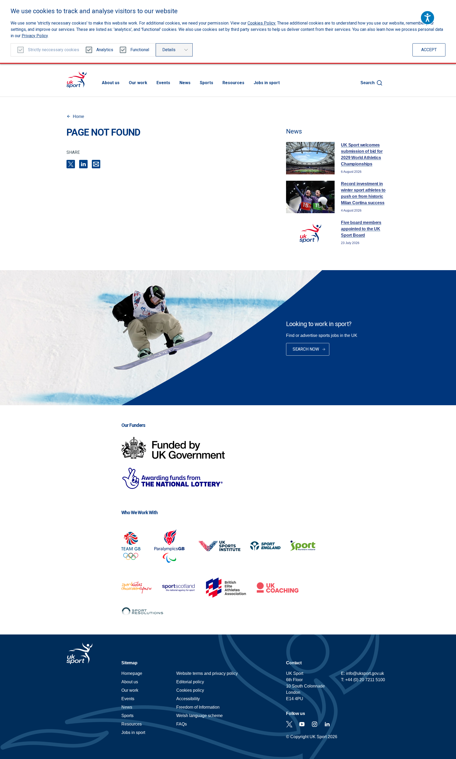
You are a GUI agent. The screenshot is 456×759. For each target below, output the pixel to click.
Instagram (314, 724)
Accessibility (188, 698)
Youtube (302, 724)
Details (168, 49)
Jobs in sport (267, 82)
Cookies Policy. (262, 23)
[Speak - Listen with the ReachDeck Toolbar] (427, 18)
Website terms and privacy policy (207, 673)
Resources (233, 82)
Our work (138, 82)
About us (111, 82)
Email (96, 164)
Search (367, 82)
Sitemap (129, 663)
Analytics (104, 49)
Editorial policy (190, 682)
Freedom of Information (198, 707)
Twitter (289, 724)
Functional (139, 49)
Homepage (76, 79)
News (185, 82)
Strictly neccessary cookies (53, 49)
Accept (429, 49)
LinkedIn (83, 164)
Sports (206, 82)
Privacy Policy (35, 35)
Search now (306, 349)
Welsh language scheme (199, 715)
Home (78, 116)
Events (163, 82)
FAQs (181, 724)
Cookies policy (190, 690)
